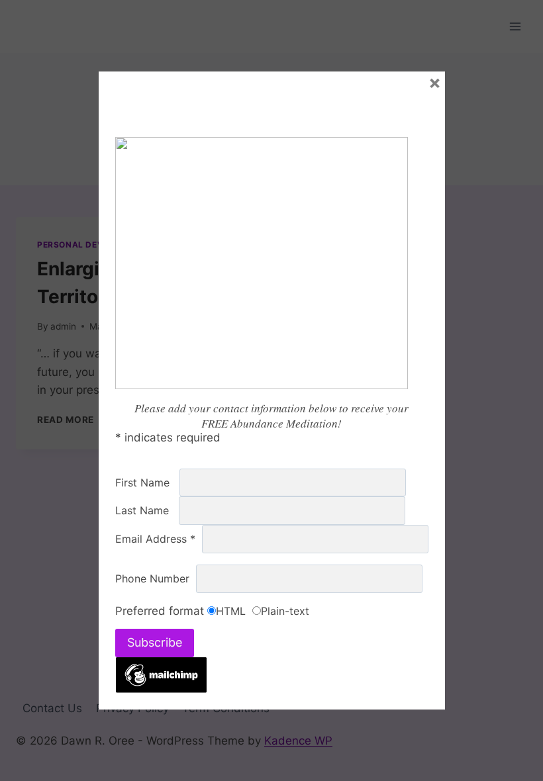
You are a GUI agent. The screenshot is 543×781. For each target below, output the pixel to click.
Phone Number (155, 578)
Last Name (147, 510)
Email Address (158, 538)
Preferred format (161, 611)
